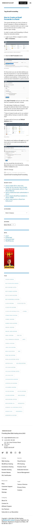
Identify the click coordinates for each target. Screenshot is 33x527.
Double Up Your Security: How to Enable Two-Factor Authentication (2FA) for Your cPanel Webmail (16, 189)
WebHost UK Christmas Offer (13, 407)
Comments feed (10, 239)
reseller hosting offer (12, 359)
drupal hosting (9, 327)
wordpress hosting (11, 415)
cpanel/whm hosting (11, 315)
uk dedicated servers (11, 379)
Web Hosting (22, 172)
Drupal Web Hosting (11, 331)
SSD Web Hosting (21, 363)
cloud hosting (9, 303)
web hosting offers (11, 399)
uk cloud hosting (10, 367)
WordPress (19, 411)
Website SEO (8, 411)
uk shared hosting (10, 387)
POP (19, 351)
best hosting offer (10, 287)
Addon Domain (9, 279)
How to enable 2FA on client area (14, 185)
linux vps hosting (10, 347)
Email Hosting (9, 335)
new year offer (10, 351)
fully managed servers (12, 339)
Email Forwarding (23, 174)
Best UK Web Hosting (11, 295)
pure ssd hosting (10, 355)
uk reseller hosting (11, 383)
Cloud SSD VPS (21, 303)
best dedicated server (11, 283)
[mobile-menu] (30, 3)
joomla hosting (9, 343)
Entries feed (9, 237)
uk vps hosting (22, 391)
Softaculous (9, 363)
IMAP (24, 339)
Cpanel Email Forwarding (11, 174)
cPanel (25, 311)
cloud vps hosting (10, 307)
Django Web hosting (11, 323)
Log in (7, 236)
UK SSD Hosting (9, 391)
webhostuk (21, 403)
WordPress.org (10, 241)
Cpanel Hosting (9, 319)
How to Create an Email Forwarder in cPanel (13, 18)
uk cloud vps (9, 375)
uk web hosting (9, 395)
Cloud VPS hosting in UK (12, 311)
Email (19, 172)
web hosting (21, 395)
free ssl (19, 335)
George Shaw (8, 172)
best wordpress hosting (12, 299)
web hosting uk (9, 403)
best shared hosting (11, 291)
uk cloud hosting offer (12, 371)
